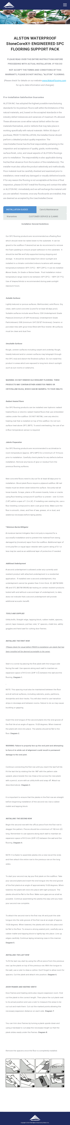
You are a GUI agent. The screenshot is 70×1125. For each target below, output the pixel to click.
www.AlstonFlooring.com (54, 80)
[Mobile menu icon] (65, 5)
